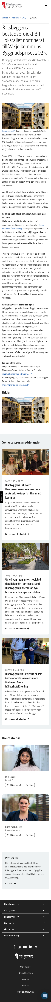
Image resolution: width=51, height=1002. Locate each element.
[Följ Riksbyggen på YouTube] (25, 947)
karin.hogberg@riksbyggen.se (14, 384)
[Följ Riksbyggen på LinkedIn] (30, 947)
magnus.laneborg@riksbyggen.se (15, 373)
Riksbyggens (7, 130)
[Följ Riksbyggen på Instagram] (19, 947)
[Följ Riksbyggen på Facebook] (14, 947)
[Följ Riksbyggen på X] (36, 947)
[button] (25, 410)
